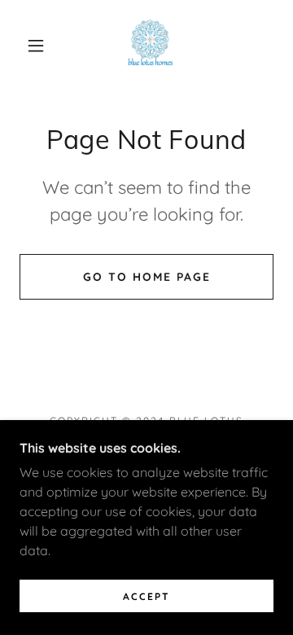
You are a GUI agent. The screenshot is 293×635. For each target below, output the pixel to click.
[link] (150, 45)
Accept (146, 596)
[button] (36, 45)
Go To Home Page (147, 276)
